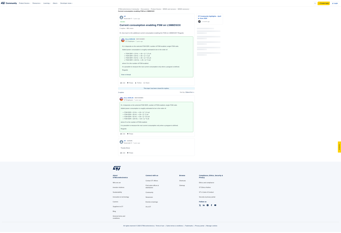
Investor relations (118, 187)
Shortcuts (182, 180)
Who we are (117, 182)
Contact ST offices (152, 180)
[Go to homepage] (126, 170)
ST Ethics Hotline (205, 187)
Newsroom (149, 197)
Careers (115, 202)
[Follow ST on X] (200, 205)
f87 (125, 16)
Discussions (145, 9)
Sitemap (182, 185)
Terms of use (160, 226)
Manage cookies (211, 226)
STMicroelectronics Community (128, 9)
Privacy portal (199, 226)
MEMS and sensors (169, 9)
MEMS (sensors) (183, 9)
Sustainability (117, 192)
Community (149, 192)
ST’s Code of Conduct (206, 192)
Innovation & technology (121, 197)
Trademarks (189, 226)
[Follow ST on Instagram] (208, 205)
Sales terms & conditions (174, 226)
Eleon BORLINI (130, 39)
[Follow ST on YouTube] (215, 205)
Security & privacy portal (207, 197)
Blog (114, 211)
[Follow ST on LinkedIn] (204, 205)
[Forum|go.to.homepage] (9, 3)
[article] (156, 116)
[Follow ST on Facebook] (211, 205)
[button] (324, 3)
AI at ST (148, 206)
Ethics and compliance (206, 182)
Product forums (156, 9)
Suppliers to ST (118, 206)
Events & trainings (152, 202)
